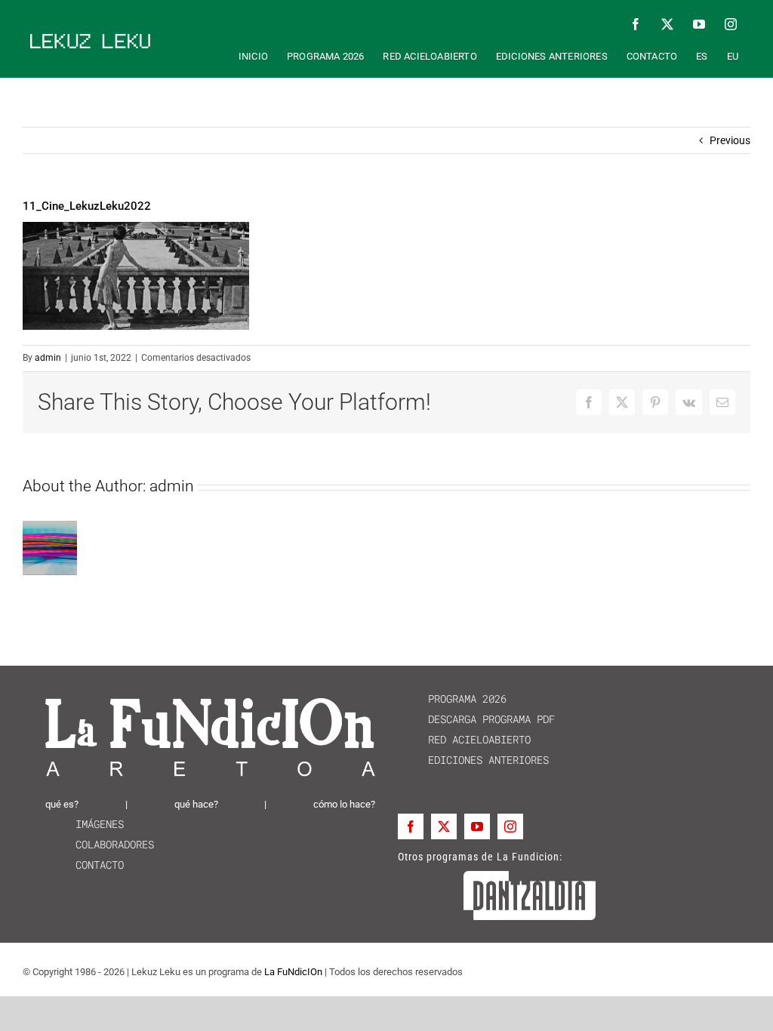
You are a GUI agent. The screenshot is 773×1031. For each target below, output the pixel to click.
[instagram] (731, 24)
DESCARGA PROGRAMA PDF (476, 719)
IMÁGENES (84, 824)
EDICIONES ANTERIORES (473, 759)
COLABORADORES (99, 844)
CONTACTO (84, 864)
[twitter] (667, 24)
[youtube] (699, 24)
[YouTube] (477, 826)
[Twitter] (444, 826)
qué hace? (196, 804)
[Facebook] (410, 826)
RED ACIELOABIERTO (464, 739)
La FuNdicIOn (293, 971)
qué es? (62, 804)
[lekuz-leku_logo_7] (90, 39)
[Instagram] (510, 826)
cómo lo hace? (344, 804)
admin (48, 357)
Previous (730, 140)
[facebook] (636, 24)
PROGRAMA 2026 (452, 698)
